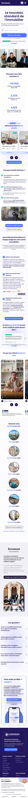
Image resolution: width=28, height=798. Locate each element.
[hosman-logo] (6, 3)
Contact (17, 775)
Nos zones (5, 762)
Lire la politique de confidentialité (7, 792)
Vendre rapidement (6, 767)
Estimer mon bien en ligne (14, 229)
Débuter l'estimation (14, 35)
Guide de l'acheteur (19, 762)
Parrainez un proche (6, 769)
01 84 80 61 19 (18, 777)
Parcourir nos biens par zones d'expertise (14, 531)
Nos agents (5, 760)
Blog (3, 777)
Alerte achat (18, 760)
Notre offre (5, 758)
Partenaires (5, 775)
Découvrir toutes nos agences (14, 527)
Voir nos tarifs (22, 202)
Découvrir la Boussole (10, 749)
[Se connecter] (22, 3)
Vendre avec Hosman (17, 305)
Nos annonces (18, 758)
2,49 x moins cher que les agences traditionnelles (13, 201)
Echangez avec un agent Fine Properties (15, 577)
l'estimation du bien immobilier (12, 691)
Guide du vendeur (6, 763)
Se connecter (5, 771)
